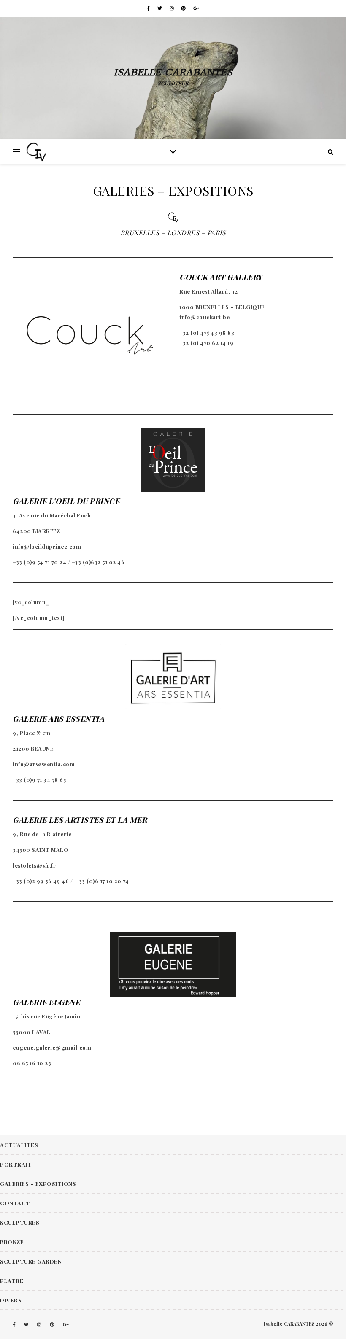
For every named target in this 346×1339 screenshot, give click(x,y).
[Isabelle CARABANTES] (37, 152)
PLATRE (11, 1280)
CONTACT (15, 1203)
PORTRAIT (16, 1164)
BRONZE (12, 1241)
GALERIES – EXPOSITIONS (38, 1183)
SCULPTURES (19, 1222)
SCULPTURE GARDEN (31, 1261)
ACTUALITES (19, 1144)
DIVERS (11, 1300)
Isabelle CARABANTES (173, 72)
